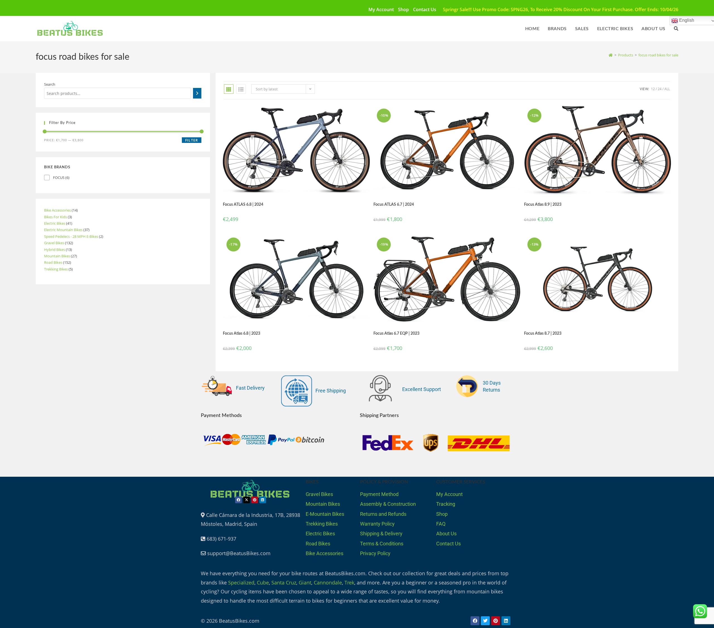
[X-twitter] (246, 500)
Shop (403, 9)
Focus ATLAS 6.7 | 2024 (393, 205)
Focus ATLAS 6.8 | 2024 (243, 205)
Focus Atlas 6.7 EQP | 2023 (396, 333)
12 (653, 89)
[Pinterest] (254, 500)
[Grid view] (228, 89)
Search (49, 84)
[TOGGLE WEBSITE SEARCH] (676, 28)
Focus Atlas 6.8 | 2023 (241, 333)
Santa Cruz (283, 582)
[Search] (197, 93)
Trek (349, 582)
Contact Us (424, 9)
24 (660, 89)
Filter (191, 140)
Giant (305, 582)
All (667, 89)
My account (381, 9)
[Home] (611, 54)
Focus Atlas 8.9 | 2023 (542, 205)
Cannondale (328, 582)
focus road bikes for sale (658, 54)
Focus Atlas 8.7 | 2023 (542, 333)
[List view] (241, 89)
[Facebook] (238, 500)
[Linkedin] (262, 500)
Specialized (241, 582)
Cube (263, 582)
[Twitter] (485, 620)
